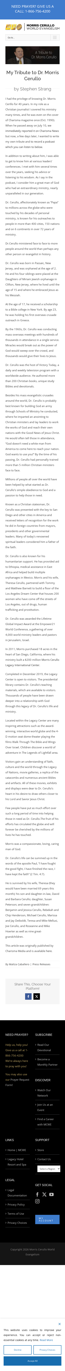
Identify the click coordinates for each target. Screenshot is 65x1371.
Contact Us (44, 1159)
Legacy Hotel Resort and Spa (17, 1161)
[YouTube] (51, 1194)
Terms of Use (16, 1213)
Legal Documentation (17, 1192)
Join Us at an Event (45, 1107)
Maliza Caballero (19, 964)
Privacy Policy (16, 1204)
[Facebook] (37, 1194)
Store (40, 1150)
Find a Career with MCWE (45, 1121)
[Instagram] (37, 1201)
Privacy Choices (17, 1222)
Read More (46, 1340)
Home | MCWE (17, 1150)
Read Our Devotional (44, 1047)
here (49, 951)
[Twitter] (44, 1194)
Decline (17, 1349)
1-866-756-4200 (37, 11)
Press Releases (41, 964)
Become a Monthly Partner (47, 1061)
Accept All (33, 1360)
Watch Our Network (44, 1092)
